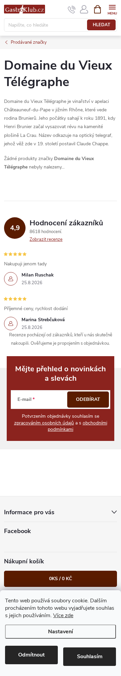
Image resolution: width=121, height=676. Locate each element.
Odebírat (88, 399)
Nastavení (60, 631)
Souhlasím (90, 656)
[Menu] (112, 9)
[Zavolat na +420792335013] (72, 9)
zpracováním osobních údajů (44, 423)
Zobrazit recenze (46, 239)
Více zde (63, 615)
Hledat (101, 25)
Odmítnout (31, 655)
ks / (60, 578)
